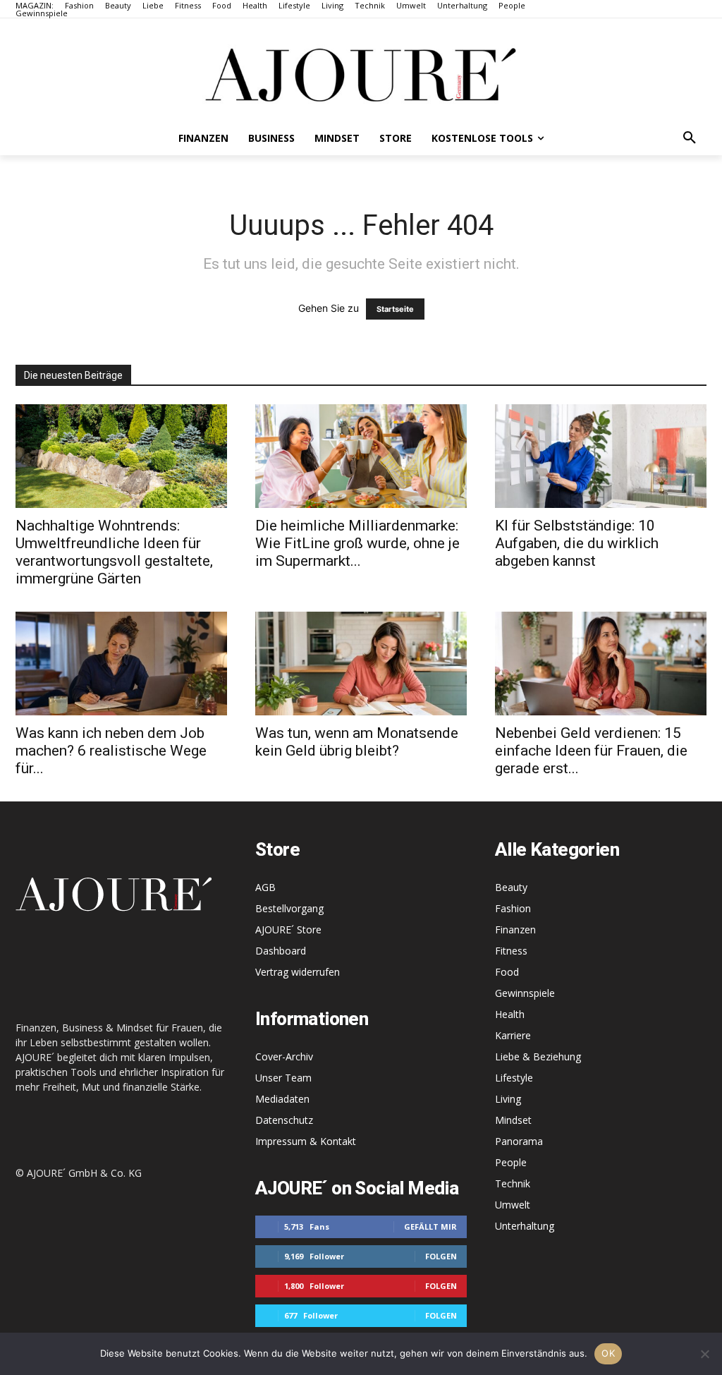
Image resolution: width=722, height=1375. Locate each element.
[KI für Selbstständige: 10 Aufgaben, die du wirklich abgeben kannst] (600, 456)
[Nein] (704, 1354)
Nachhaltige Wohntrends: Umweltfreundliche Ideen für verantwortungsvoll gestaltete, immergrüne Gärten (114, 552)
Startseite (395, 309)
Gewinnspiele (525, 993)
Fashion (513, 908)
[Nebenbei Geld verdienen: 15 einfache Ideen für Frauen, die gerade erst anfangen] (600, 663)
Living (508, 1099)
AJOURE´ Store (288, 929)
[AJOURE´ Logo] (361, 74)
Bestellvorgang (289, 908)
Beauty (511, 887)
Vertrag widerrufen (297, 972)
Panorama (519, 1141)
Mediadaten (282, 1099)
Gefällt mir (430, 1226)
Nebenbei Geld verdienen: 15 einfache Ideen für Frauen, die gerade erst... (591, 751)
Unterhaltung (524, 1225)
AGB (265, 887)
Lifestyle (514, 1077)
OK (608, 1353)
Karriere (513, 1035)
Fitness (511, 950)
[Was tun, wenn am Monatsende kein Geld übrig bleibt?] (361, 663)
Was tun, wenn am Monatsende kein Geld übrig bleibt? (356, 742)
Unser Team (283, 1077)
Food (507, 972)
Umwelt (512, 1204)
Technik (512, 1183)
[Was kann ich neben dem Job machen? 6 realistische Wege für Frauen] (121, 663)
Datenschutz (284, 1120)
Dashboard (280, 950)
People (511, 1162)
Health (510, 1014)
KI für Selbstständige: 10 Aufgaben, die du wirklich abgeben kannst (577, 543)
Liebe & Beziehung (538, 1056)
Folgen (441, 1256)
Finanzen (515, 929)
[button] (689, 138)
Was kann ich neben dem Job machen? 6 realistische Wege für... (111, 751)
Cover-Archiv (284, 1056)
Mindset (513, 1120)
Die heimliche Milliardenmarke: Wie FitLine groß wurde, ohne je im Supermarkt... (357, 543)
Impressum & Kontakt (305, 1141)
